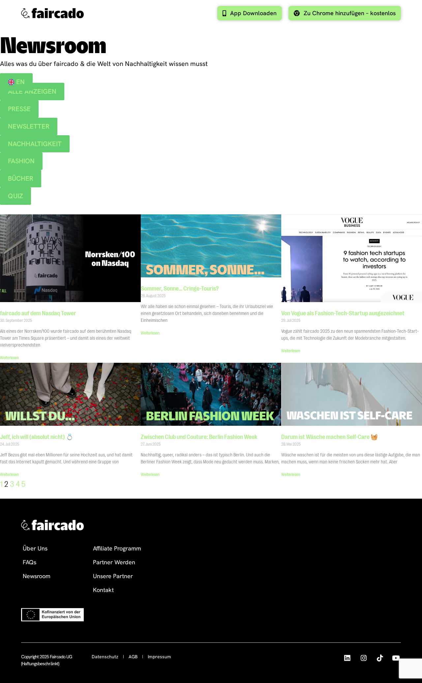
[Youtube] (396, 658)
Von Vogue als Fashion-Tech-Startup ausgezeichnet (343, 313)
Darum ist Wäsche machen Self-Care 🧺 (329, 437)
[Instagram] (363, 658)
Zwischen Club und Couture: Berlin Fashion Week (199, 437)
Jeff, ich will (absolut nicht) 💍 (36, 437)
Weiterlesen (9, 358)
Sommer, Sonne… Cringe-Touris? (180, 288)
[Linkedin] (347, 658)
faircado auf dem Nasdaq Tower (38, 313)
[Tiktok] (379, 658)
